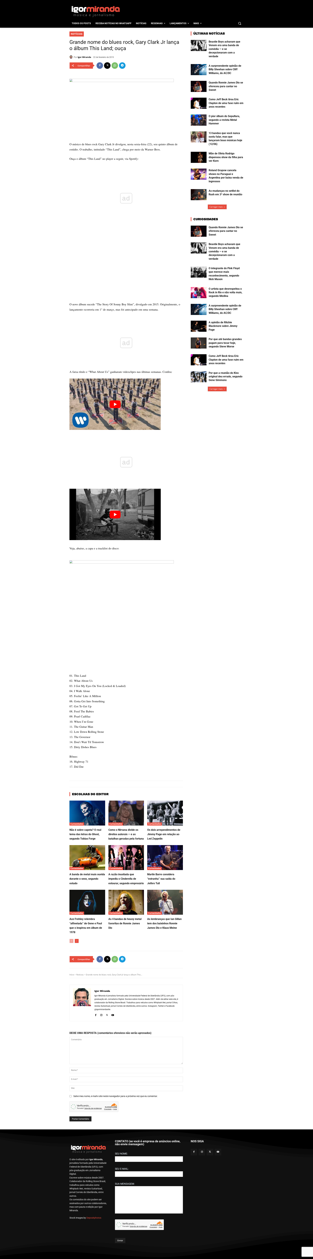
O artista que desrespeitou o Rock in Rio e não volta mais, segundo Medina (225, 292)
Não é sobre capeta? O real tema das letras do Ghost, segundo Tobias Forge (85, 834)
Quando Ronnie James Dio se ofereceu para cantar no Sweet (226, 86)
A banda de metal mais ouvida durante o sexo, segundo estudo (87, 879)
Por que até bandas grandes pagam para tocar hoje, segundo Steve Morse (225, 343)
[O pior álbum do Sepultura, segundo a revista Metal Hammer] (199, 120)
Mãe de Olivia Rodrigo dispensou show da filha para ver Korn (226, 157)
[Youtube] (113, 1014)
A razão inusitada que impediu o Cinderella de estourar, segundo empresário (126, 879)
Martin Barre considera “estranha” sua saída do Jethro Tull (161, 879)
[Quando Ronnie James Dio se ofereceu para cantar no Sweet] (199, 86)
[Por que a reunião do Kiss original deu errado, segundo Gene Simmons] (199, 376)
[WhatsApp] (115, 65)
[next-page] (77, 941)
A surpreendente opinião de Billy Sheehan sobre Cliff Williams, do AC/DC (225, 69)
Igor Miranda (84, 57)
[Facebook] (100, 65)
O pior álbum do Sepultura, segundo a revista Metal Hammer (224, 120)
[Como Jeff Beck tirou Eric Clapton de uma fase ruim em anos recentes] (199, 103)
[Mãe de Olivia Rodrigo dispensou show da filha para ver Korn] (199, 157)
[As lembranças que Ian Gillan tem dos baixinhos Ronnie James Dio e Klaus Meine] (165, 902)
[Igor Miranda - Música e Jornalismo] (95, 11)
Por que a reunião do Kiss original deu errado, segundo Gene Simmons (225, 376)
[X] (107, 65)
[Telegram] (122, 65)
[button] (240, 23)
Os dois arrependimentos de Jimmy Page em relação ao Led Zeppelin (163, 834)
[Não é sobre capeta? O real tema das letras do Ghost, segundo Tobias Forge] (87, 813)
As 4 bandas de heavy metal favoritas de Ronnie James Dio (125, 923)
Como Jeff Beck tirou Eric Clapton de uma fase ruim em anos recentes (226, 103)
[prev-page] (71, 941)
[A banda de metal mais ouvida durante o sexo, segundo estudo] (87, 857)
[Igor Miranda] (71, 57)
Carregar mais (216, 206)
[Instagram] (101, 1014)
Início (71, 974)
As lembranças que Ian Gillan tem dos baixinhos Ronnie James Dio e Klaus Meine (164, 923)
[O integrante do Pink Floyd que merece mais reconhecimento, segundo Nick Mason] (199, 272)
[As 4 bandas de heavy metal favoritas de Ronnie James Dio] (126, 902)
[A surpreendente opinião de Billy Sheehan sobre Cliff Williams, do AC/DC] (199, 69)
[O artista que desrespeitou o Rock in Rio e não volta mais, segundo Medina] (199, 292)
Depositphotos (93, 1217)
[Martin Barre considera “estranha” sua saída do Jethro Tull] (165, 857)
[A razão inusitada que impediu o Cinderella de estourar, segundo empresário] (126, 857)
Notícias (76, 33)
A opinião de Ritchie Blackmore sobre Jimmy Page (223, 326)
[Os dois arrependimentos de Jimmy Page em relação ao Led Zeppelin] (165, 813)
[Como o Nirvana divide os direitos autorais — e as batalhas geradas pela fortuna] (126, 813)
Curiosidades (76, 823)
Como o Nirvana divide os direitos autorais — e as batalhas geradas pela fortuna (126, 834)
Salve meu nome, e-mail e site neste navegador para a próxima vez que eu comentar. (115, 1096)
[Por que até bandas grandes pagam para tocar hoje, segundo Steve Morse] (199, 343)
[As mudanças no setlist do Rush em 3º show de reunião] (199, 194)
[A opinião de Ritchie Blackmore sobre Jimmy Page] (199, 326)
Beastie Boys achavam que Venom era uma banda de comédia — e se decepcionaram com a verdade (224, 49)
